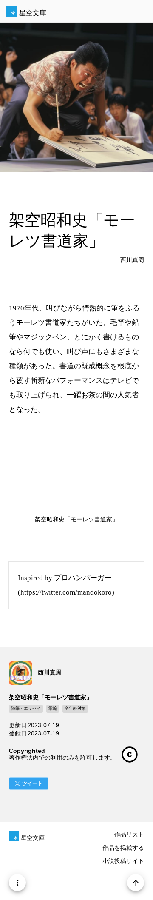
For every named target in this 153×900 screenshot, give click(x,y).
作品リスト (129, 834)
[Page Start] (135, 882)
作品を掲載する (123, 847)
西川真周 (132, 260)
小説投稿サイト (123, 860)
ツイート (32, 783)
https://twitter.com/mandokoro (66, 592)
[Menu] (17, 882)
